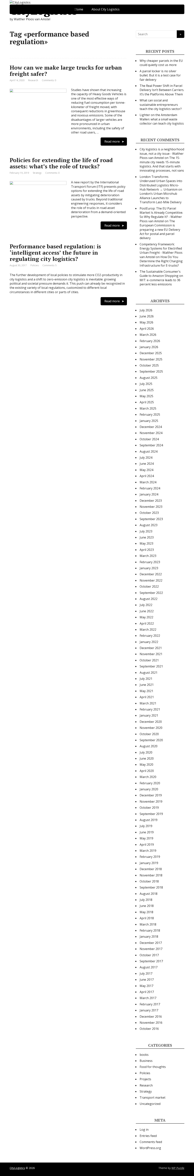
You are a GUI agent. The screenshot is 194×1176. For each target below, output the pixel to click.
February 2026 (150, 341)
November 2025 (151, 359)
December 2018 (151, 869)
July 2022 (146, 605)
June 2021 (147, 685)
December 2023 (151, 501)
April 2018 (147, 918)
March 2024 (148, 482)
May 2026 (146, 322)
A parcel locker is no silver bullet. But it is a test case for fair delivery (160, 75)
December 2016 (151, 1016)
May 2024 (146, 470)
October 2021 (149, 660)
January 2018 (149, 936)
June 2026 (147, 316)
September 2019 (151, 814)
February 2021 (150, 709)
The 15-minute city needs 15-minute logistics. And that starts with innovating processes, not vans (162, 164)
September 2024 (151, 445)
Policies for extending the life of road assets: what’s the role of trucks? (61, 163)
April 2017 (147, 992)
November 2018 (151, 875)
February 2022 (150, 636)
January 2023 (149, 568)
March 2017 (148, 998)
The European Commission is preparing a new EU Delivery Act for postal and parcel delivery (160, 229)
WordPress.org (150, 1148)
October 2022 (149, 586)
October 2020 (149, 734)
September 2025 (151, 371)
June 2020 (147, 758)
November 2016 (151, 1023)
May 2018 (146, 912)
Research (33, 80)
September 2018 (151, 887)
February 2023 (150, 562)
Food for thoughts (153, 1067)
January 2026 (149, 347)
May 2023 (146, 543)
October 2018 (149, 881)
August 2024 (148, 451)
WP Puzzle (177, 1168)
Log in (144, 1129)
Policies (35, 265)
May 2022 (146, 617)
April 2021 (147, 697)
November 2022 (151, 580)
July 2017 (146, 973)
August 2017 (148, 967)
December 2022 (151, 574)
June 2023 (147, 537)
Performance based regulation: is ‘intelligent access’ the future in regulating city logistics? (55, 253)
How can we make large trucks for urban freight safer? (66, 71)
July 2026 (146, 310)
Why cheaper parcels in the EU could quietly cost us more (161, 63)
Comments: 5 (49, 265)
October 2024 (149, 439)
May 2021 (146, 691)
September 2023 (151, 519)
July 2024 (146, 457)
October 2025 (149, 365)
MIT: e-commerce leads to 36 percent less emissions (160, 282)
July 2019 (146, 826)
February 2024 (150, 488)
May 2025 (146, 396)
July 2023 (146, 531)
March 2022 (148, 629)
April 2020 (147, 771)
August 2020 (148, 746)
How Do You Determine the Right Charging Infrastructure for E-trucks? (161, 261)
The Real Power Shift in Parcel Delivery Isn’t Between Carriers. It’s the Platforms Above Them (162, 90)
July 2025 (146, 384)
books (144, 1055)
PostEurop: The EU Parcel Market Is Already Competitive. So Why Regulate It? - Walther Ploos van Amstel (161, 214)
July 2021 (146, 679)
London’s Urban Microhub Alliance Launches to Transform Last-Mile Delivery (160, 198)
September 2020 (151, 740)
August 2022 (148, 599)
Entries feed (148, 1136)
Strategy (37, 172)
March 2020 (148, 777)
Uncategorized (150, 1104)
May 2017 (146, 986)
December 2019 (151, 795)
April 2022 (147, 623)
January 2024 (149, 494)
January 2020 (149, 789)
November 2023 (151, 507)
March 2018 (148, 924)
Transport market (152, 1097)
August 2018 (148, 894)
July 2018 (146, 900)
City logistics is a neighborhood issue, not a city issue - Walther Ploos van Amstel (162, 153)
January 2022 (149, 642)
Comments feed (151, 1142)
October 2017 (149, 955)
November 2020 (151, 728)
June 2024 (147, 464)
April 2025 (147, 402)
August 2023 (148, 525)
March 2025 (148, 408)
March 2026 (148, 335)
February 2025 (150, 414)
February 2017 (150, 1004)
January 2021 (149, 715)
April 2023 (147, 550)
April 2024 (147, 476)
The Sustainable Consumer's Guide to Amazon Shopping (160, 273)
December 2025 (151, 353)
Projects (145, 1079)
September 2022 (151, 593)
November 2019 (151, 801)
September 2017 (151, 961)
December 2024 (151, 427)
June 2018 (147, 906)
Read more (112, 141)
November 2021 (151, 654)
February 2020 (150, 783)
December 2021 (151, 648)
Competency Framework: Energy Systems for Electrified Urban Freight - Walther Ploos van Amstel (161, 250)
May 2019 (146, 838)
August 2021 (148, 672)
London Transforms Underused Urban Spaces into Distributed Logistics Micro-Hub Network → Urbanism (161, 183)
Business (146, 1061)
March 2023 (148, 556)
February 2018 (150, 930)
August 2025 (148, 378)
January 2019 (149, 863)
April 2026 (147, 329)
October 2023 (149, 513)
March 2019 (148, 851)
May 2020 (146, 764)
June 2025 (147, 390)
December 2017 (151, 943)
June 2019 (147, 832)
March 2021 (148, 703)
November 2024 (151, 433)
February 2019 (150, 857)
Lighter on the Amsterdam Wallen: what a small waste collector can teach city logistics (162, 119)
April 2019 (147, 844)
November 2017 (151, 949)
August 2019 (148, 820)
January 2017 (149, 1010)
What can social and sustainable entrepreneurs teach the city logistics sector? (161, 104)
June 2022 (147, 611)
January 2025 (149, 421)
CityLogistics (43, 10)
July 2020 (146, 752)
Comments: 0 (49, 80)
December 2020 (151, 722)
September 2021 (151, 666)
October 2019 (149, 807)
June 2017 (147, 979)
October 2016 (149, 1029)
